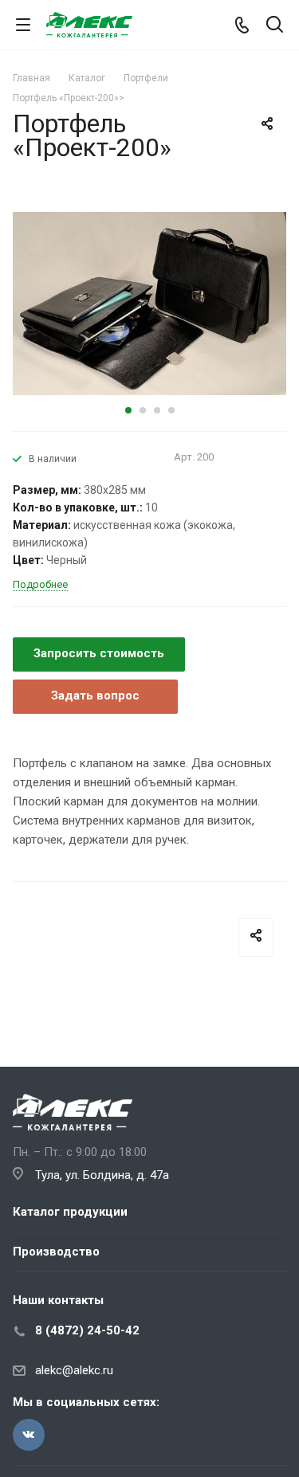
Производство (56, 1251)
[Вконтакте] (29, 1435)
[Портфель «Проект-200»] (149, 303)
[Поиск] (274, 26)
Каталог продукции (70, 1212)
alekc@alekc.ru (74, 1370)
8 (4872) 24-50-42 (87, 1330)
